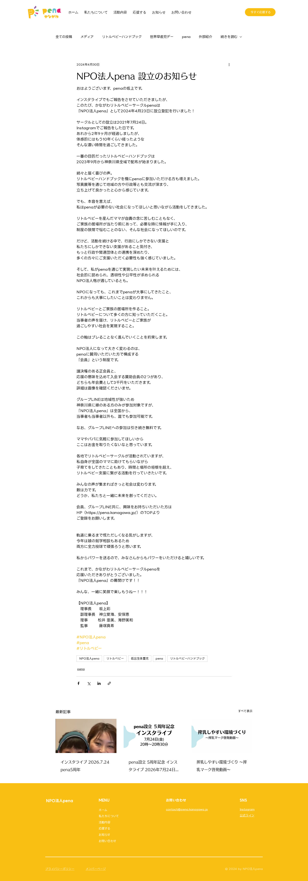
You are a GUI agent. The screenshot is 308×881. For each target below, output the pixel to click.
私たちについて (109, 816)
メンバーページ (96, 869)
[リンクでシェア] (109, 683)
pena (186, 37)
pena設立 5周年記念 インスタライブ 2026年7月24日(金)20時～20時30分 (153, 766)
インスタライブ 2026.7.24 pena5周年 (85, 765)
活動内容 (104, 822)
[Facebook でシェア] (78, 683)
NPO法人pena (89, 658)
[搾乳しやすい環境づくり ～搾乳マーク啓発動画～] (222, 736)
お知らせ (104, 834)
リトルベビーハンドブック (122, 37)
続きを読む (229, 37)
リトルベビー (115, 658)
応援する (104, 828)
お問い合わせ (107, 841)
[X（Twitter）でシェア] (89, 683)
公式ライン (247, 815)
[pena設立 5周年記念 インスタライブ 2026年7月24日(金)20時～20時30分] (154, 736)
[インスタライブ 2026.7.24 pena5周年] (86, 736)
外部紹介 (205, 37)
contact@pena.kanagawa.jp (187, 809)
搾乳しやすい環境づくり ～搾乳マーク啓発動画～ (222, 765)
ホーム (103, 810)
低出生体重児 (140, 658)
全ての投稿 (64, 37)
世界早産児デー (161, 37)
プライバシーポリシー (59, 869)
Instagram (247, 809)
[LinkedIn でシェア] (99, 683)
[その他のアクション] (229, 64)
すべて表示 (245, 711)
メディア (87, 37)
